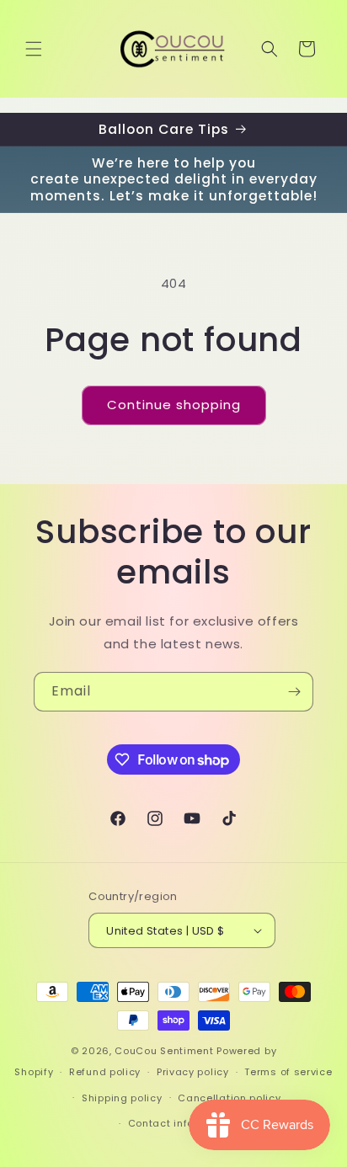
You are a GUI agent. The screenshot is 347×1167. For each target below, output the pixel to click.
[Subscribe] (293, 691)
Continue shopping (174, 404)
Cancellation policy (229, 1098)
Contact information (181, 1123)
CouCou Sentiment (164, 1051)
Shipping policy (122, 1098)
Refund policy (105, 1072)
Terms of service (288, 1072)
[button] (33, 48)
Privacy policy (193, 1072)
